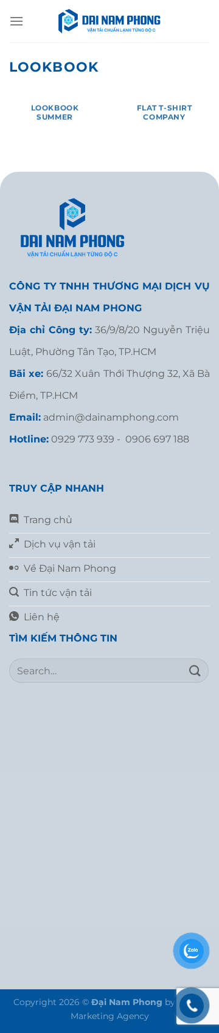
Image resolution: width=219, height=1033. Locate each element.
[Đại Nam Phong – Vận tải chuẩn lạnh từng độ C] (109, 21)
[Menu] (16, 21)
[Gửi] (195, 671)
